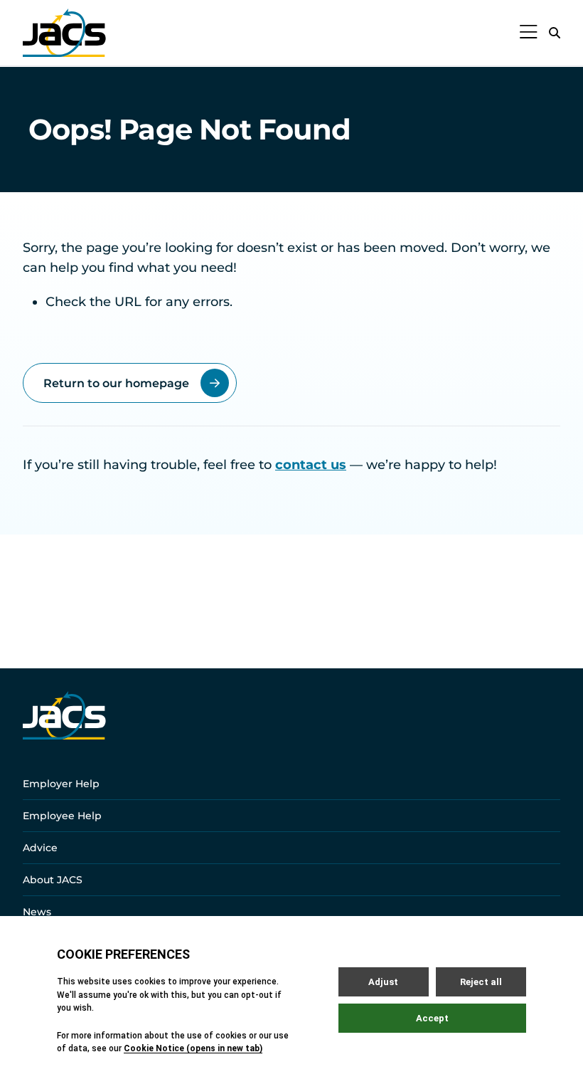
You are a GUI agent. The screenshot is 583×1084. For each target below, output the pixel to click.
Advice (40, 847)
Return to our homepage (116, 383)
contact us (310, 465)
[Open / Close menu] (528, 33)
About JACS (52, 879)
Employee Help (62, 815)
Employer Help (61, 783)
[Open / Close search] (554, 33)
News (37, 911)
